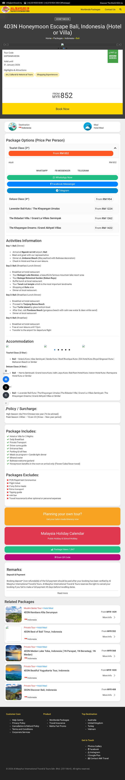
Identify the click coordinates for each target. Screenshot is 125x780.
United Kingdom (95, 723)
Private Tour (29, 627)
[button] (62, 151)
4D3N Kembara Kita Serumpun (40, 612)
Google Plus (94, 755)
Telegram (83, 170)
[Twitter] (6, 387)
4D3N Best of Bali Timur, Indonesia (43, 631)
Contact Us (110, 9)
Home (48, 38)
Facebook (94, 749)
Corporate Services (21, 732)
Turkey (91, 726)
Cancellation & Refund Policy (25, 726)
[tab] (62, 151)
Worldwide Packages (90, 9)
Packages (58, 38)
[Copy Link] (6, 395)
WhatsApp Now (63, 177)
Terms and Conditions (22, 729)
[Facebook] (6, 379)
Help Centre (17, 720)
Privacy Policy (18, 723)
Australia (92, 720)
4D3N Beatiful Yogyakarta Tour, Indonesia (46, 670)
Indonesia (69, 38)
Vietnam (92, 729)
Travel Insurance (57, 723)
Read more (62, 593)
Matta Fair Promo (57, 726)
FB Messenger (62, 170)
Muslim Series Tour (33, 608)
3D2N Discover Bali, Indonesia (40, 689)
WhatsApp (42, 170)
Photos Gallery (95, 746)
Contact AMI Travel (99, 758)
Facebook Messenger (63, 184)
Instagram (95, 752)
